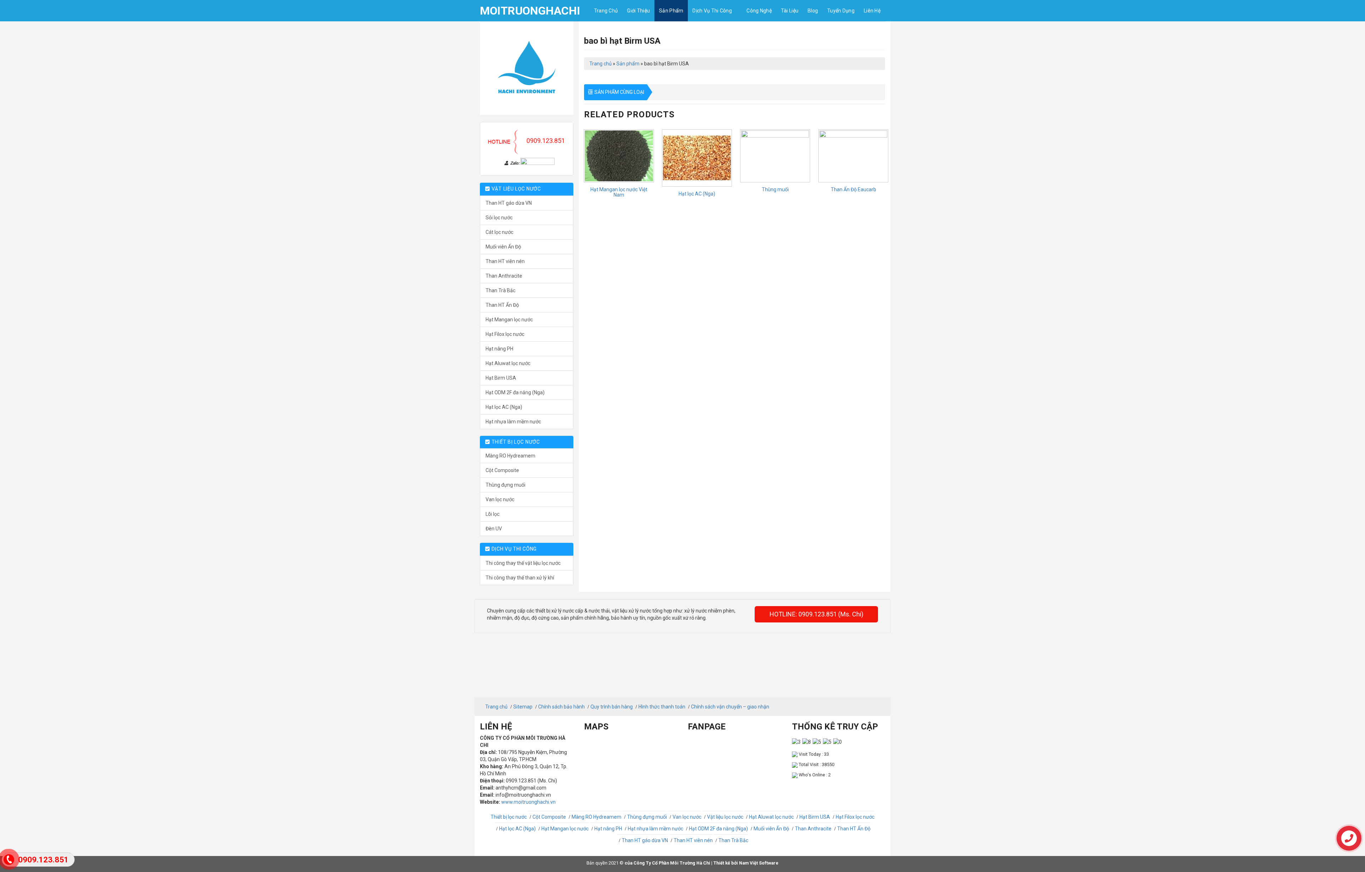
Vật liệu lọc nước (725, 817)
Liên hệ (872, 11)
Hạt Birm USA (501, 378)
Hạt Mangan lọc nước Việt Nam (618, 192)
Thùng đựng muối (505, 485)
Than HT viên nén (505, 261)
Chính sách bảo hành (561, 707)
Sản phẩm (671, 11)
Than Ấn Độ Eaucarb (853, 189)
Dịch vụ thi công (712, 11)
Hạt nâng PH (499, 349)
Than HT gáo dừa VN (509, 203)
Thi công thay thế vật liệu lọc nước (523, 563)
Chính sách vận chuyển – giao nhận (730, 707)
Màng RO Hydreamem (510, 456)
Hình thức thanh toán (661, 707)
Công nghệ (759, 11)
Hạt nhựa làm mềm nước (513, 421)
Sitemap (522, 707)
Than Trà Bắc (500, 290)
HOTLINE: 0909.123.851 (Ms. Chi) (816, 614)
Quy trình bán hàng (611, 707)
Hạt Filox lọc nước (505, 334)
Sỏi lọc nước (499, 217)
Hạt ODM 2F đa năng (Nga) (515, 392)
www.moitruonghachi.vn (528, 802)
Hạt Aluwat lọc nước (508, 363)
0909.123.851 (545, 140)
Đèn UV (494, 528)
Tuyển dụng (841, 11)
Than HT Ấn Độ (502, 305)
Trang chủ (606, 11)
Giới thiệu (638, 11)
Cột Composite (502, 470)
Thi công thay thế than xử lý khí (520, 578)
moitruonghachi (515, 10)
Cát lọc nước (499, 232)
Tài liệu (789, 11)
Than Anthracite (504, 276)
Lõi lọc (492, 514)
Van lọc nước (500, 499)
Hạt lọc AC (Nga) (504, 407)
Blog (813, 11)
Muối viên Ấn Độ (503, 247)
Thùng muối (775, 189)
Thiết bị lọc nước (509, 817)
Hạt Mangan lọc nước (509, 319)
